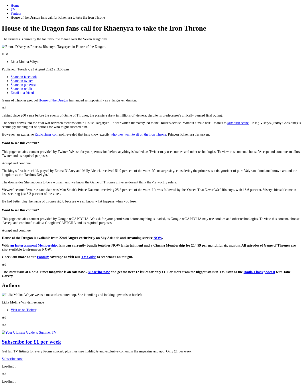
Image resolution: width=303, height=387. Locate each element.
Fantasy (16, 13)
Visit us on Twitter (23, 310)
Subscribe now (12, 359)
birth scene (238, 123)
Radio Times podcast (259, 272)
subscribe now (99, 272)
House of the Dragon (53, 100)
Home (15, 5)
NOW (157, 238)
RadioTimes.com (46, 134)
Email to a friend (22, 93)
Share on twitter (22, 81)
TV (13, 9)
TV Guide (88, 257)
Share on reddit (21, 89)
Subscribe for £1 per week (31, 342)
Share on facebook (24, 77)
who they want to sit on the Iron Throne (138, 134)
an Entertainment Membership (33, 245)
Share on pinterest (23, 85)
